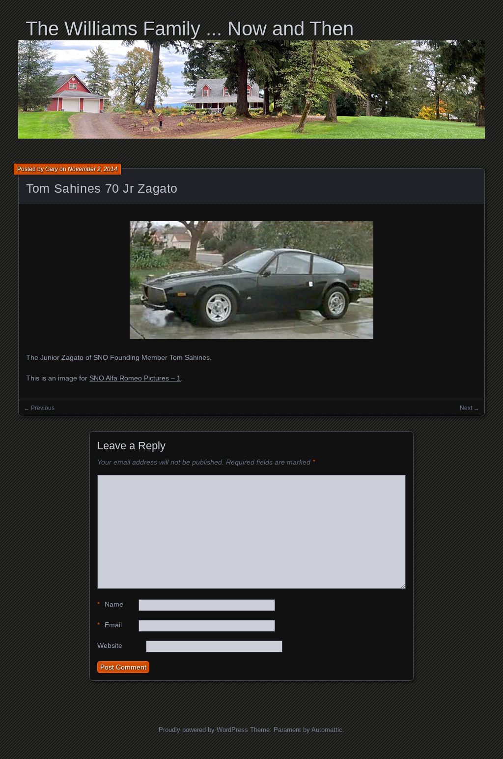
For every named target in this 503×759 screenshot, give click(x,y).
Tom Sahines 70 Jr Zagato (102, 188)
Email (109, 625)
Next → (469, 408)
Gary (51, 169)
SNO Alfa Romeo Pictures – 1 (135, 378)
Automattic (326, 729)
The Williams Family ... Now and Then (190, 28)
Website (109, 645)
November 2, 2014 (92, 169)
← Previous (39, 408)
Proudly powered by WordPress (203, 729)
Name (110, 604)
